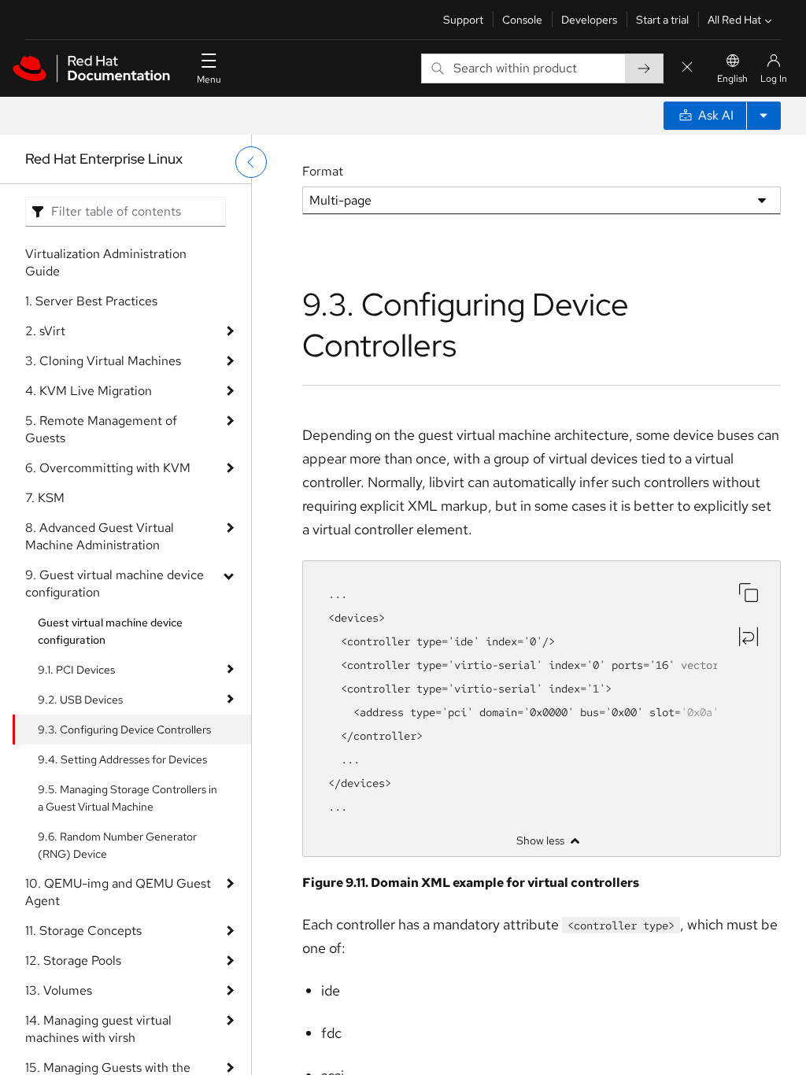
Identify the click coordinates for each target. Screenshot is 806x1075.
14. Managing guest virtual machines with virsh (98, 1029)
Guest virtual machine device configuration (110, 631)
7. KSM (45, 497)
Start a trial (662, 20)
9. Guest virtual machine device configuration (114, 583)
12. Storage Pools (73, 960)
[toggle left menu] (251, 162)
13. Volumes (58, 990)
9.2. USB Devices (80, 700)
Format (322, 171)
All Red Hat (734, 20)
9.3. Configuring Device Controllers (124, 729)
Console (522, 20)
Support (463, 20)
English (732, 78)
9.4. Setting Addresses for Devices (122, 759)
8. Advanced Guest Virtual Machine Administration (99, 536)
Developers (589, 20)
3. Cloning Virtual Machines (103, 361)
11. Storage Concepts (83, 930)
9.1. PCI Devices (76, 670)
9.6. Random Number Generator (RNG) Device (117, 845)
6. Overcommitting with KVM (107, 468)
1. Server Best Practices (91, 301)
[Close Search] (687, 68)
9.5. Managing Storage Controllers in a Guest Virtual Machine (127, 798)
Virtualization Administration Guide (106, 262)
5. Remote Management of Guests (101, 429)
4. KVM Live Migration (88, 390)
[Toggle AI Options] (763, 116)
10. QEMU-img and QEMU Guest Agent (118, 892)
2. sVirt (45, 331)
